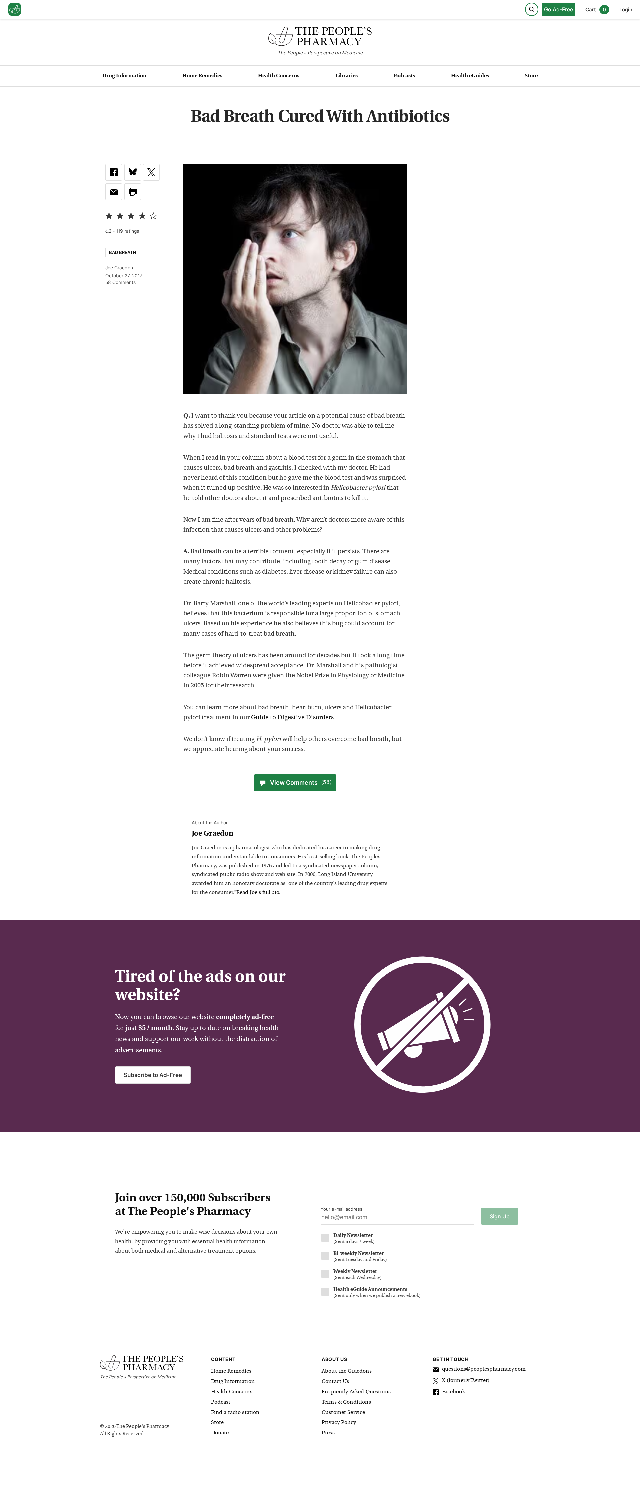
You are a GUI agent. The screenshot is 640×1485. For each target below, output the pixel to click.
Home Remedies (202, 76)
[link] (113, 172)
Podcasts (404, 76)
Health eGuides (470, 76)
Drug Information (124, 76)
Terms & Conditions (346, 1402)
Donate (220, 1433)
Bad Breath (122, 252)
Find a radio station (235, 1412)
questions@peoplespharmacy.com (484, 1369)
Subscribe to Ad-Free (153, 1075)
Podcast (221, 1402)
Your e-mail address (341, 1209)
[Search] (531, 9)
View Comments (301, 782)
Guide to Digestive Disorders (292, 718)
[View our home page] (14, 9)
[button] (132, 191)
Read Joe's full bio (257, 892)
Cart (595, 9)
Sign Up (500, 1216)
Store (531, 76)
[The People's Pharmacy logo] (320, 38)
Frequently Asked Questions (356, 1392)
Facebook (453, 1392)
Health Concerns (278, 76)
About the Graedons (347, 1371)
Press (328, 1433)
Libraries (346, 76)
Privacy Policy (339, 1422)
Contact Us (335, 1381)
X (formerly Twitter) (466, 1380)
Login (625, 9)
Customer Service (343, 1412)
